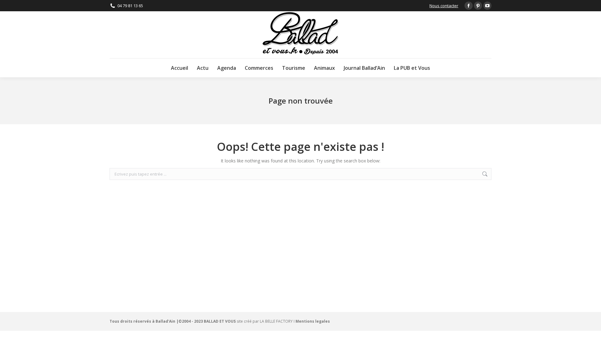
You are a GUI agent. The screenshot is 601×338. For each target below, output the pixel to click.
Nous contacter (443, 5)
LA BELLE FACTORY (276, 321)
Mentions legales (312, 321)
